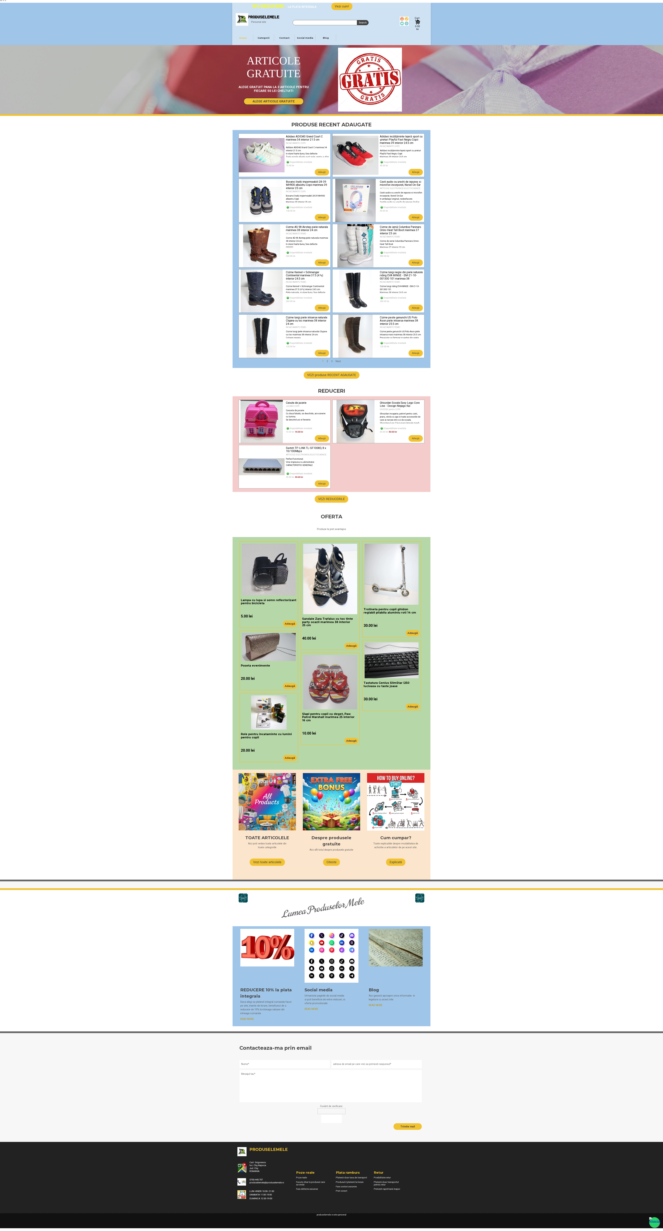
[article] (285, 155)
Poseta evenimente (255, 665)
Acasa (243, 37)
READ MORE (375, 1005)
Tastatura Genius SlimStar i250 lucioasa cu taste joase (386, 684)
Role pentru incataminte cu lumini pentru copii (266, 735)
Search (363, 22)
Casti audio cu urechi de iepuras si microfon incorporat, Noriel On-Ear (400, 183)
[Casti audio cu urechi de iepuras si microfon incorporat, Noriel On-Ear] (355, 200)
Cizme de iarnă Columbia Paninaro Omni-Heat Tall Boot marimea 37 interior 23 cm (400, 230)
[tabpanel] (285, 6)
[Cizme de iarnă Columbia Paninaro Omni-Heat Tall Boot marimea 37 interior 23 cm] (355, 245)
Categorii (264, 37)
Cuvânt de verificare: (331, 1106)
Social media (305, 37)
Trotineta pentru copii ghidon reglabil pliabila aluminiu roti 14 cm (390, 611)
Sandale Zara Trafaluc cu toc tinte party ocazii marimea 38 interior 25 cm (327, 622)
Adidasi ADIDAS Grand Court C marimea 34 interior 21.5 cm (304, 138)
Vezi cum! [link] (342, 6)
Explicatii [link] (396, 862)
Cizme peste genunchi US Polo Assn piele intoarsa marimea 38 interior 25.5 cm (399, 320)
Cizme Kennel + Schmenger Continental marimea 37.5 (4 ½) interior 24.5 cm (304, 275)
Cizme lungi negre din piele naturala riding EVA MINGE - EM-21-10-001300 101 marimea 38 (401, 275)
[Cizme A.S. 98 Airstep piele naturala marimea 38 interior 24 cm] (262, 245)
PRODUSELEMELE (263, 17)
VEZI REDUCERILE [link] (331, 499)
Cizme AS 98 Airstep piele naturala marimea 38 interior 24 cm (307, 228)
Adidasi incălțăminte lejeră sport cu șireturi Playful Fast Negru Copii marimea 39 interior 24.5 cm (401, 140)
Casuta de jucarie (296, 402)
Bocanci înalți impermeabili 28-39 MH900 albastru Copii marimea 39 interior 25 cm (306, 185)
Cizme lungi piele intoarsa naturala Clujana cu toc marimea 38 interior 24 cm (306, 320)
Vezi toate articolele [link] (267, 862)
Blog (326, 37)
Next (338, 361)
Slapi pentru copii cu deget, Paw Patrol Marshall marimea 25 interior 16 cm (328, 717)
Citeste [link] (331, 862)
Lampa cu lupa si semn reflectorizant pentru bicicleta (268, 601)
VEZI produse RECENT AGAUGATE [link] (331, 375)
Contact (284, 37)
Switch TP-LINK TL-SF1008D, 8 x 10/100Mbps (306, 449)
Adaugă (322, 172)
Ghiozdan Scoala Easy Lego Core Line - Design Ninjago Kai (400, 404)
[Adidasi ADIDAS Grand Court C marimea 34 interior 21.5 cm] (262, 155)
